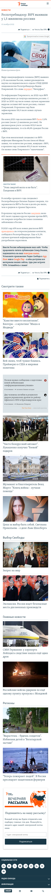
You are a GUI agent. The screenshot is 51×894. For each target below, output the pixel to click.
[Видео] (31, 891)
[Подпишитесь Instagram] (31, 866)
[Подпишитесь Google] (3, 866)
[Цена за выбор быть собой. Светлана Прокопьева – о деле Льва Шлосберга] (25, 509)
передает (28, 89)
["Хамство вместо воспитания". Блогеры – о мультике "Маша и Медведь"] (25, 305)
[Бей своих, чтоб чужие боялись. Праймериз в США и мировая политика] (25, 345)
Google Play (19, 259)
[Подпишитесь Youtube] (20, 866)
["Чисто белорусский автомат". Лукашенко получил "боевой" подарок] (25, 428)
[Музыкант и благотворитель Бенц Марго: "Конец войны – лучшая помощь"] (25, 468)
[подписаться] (3, 871)
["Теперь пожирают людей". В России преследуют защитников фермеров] (25, 760)
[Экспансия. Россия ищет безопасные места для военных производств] (25, 588)
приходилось (7, 232)
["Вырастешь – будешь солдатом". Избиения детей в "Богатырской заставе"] (25, 720)
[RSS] (36, 866)
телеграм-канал (31, 253)
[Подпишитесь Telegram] (25, 866)
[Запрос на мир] (25, 554)
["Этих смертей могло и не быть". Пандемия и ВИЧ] (25, 169)
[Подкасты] (42, 866)
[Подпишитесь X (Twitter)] (14, 866)
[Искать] (43, 891)
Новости (6, 10)
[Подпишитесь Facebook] (9, 866)
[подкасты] (19, 891)
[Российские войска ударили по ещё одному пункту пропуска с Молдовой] (25, 674)
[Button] (23, 29)
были (39, 119)
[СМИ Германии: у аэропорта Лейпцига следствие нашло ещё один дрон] (25, 634)
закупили (36, 213)
